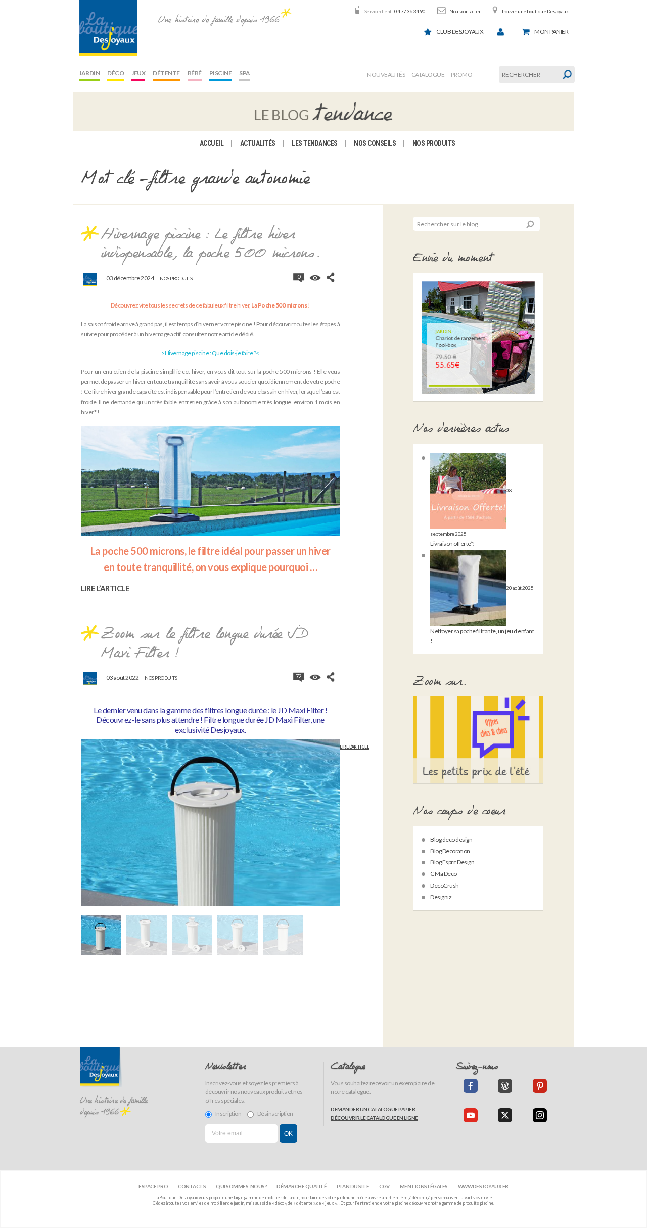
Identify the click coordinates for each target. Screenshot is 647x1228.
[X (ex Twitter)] (505, 1115)
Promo (462, 74)
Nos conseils (375, 143)
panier (551, 31)
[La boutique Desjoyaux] (323, 111)
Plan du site (353, 1186)
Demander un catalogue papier (373, 1109)
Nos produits (433, 143)
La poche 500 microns (137, 551)
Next (340, 828)
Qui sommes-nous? (241, 1186)
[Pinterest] (540, 1086)
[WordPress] (505, 1086)
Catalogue (428, 74)
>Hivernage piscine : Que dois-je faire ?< (210, 353)
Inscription (228, 1113)
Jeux (138, 73)
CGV (384, 1186)
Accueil (212, 143)
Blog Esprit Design (452, 862)
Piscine (220, 73)
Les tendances (315, 143)
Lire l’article (105, 588)
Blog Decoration (450, 851)
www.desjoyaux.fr (483, 1186)
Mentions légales (424, 1186)
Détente (166, 73)
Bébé (195, 73)
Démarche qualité (301, 1186)
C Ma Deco (443, 874)
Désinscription (275, 1113)
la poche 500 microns (284, 371)
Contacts (192, 1186)
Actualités (257, 143)
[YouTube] (471, 1115)
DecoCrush (444, 885)
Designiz (440, 897)
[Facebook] (471, 1086)
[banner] (108, 28)
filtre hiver (104, 392)
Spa (244, 73)
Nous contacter (464, 11)
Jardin (89, 73)
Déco (115, 73)
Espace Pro (153, 1186)
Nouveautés (386, 74)
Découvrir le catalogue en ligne (374, 1118)
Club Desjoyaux (459, 31)
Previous (81, 828)
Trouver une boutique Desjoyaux (534, 11)
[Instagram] (540, 1115)
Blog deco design (451, 839)
